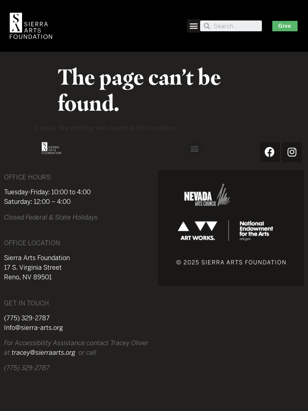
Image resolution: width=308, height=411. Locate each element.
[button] (193, 26)
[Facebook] (270, 152)
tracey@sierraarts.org (43, 352)
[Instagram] (292, 152)
